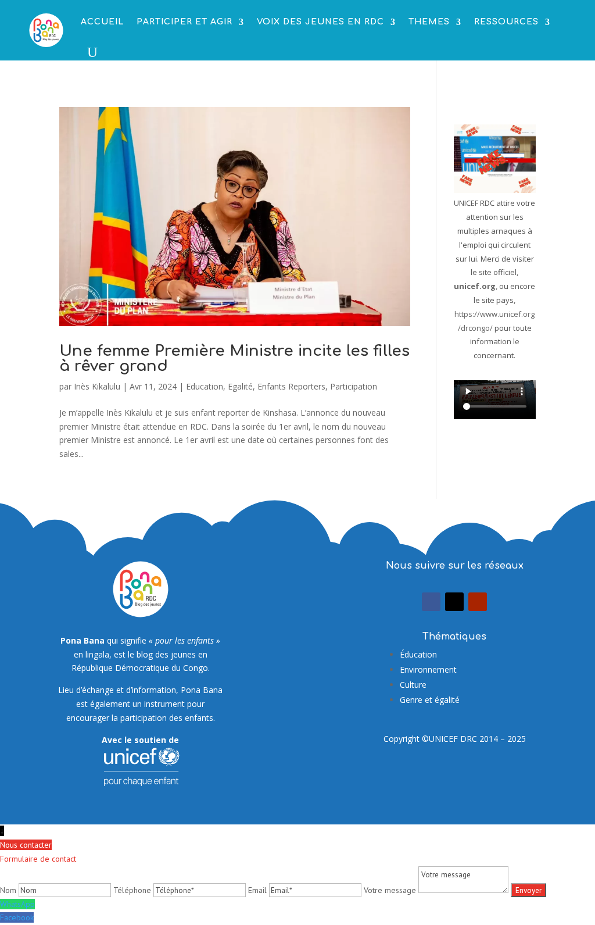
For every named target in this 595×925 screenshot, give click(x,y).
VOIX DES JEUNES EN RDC (320, 21)
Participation (353, 386)
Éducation (418, 654)
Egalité (240, 386)
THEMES (429, 21)
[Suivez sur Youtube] (477, 601)
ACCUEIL (102, 21)
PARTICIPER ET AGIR (184, 21)
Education (204, 386)
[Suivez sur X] (454, 601)
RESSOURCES (506, 21)
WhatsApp (17, 904)
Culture (413, 684)
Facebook (17, 917)
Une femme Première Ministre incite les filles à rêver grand (234, 358)
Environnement (428, 669)
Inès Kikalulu (97, 386)
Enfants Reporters (291, 386)
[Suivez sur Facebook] (431, 601)
